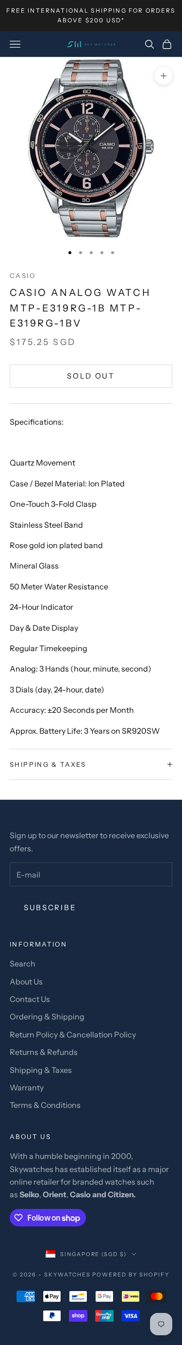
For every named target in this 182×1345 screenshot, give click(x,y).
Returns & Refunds (44, 1052)
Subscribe (50, 907)
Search (22, 963)
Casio (22, 275)
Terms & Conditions (45, 1105)
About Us (26, 981)
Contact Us (30, 999)
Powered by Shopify (130, 1274)
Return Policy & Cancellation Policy (73, 1034)
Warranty (27, 1087)
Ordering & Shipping (47, 1016)
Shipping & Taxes (41, 1070)
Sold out (91, 375)
